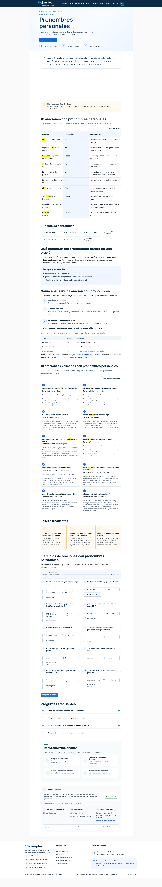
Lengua (47, 11)
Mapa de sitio (132, 874)
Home (41, 11)
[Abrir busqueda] (122, 4)
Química (95, 3)
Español (64, 3)
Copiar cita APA (112, 797)
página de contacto (104, 827)
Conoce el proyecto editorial (105, 820)
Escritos (115, 3)
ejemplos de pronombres (80, 357)
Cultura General (105, 3)
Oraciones (59, 11)
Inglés (71, 3)
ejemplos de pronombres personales (86, 354)
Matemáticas (79, 3)
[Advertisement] (81, 85)
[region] (81, 175)
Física (88, 3)
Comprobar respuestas (49, 695)
